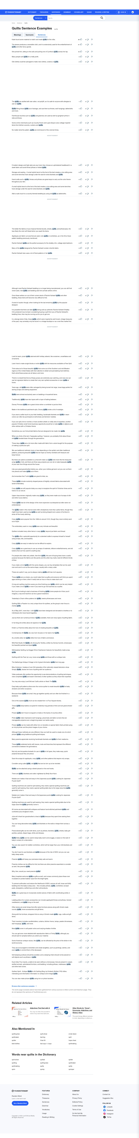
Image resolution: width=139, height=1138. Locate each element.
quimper (71, 1069)
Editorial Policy (77, 1102)
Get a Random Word (20, 1103)
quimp (42, 1069)
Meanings (17, 35)
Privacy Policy (77, 1098)
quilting (14, 1063)
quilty (70, 1066)
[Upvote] (81, 39)
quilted (42, 1059)
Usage (44, 1113)
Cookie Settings (77, 1106)
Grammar (45, 1106)
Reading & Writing (48, 1117)
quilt (70, 1037)
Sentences (38, 18)
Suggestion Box (108, 1098)
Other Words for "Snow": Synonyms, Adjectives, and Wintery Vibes (82, 1010)
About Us (75, 1094)
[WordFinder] (133, 12)
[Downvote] (88, 39)
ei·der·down (72, 1034)
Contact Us (106, 1094)
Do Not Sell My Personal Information (79, 1114)
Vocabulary (46, 1109)
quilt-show (43, 1034)
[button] (122, 12)
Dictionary (45, 1094)
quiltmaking (72, 1043)
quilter (14, 1040)
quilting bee (16, 1034)
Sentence (19, 23)
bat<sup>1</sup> (46, 1043)
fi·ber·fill (42, 1040)
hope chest (72, 1040)
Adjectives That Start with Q (40, 1008)
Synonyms (29, 35)
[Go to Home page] (13, 12)
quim (13, 1069)
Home (13, 23)
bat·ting (42, 1037)
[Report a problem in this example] (92, 39)
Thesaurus (45, 1098)
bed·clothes (16, 1043)
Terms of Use (76, 1109)
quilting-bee (44, 1063)
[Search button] (103, 18)
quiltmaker (15, 1037)
